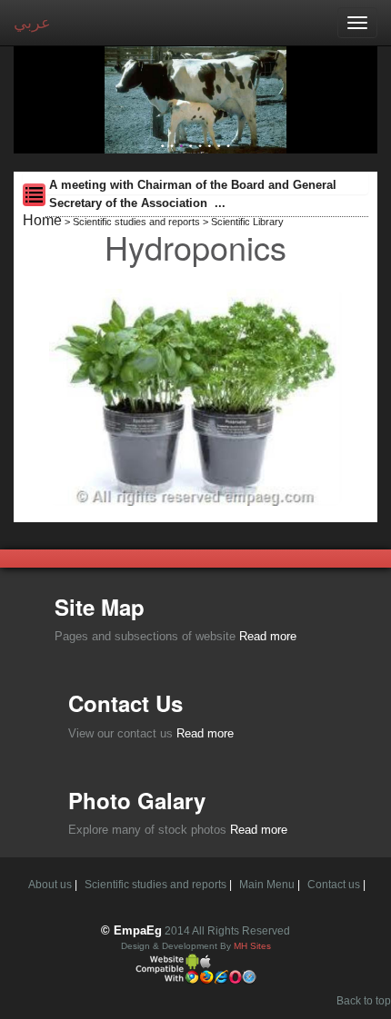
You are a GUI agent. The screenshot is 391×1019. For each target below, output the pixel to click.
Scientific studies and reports (136, 221)
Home (42, 220)
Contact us (333, 884)
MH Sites (252, 946)
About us (50, 884)
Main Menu (267, 884)
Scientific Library (247, 221)
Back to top (363, 1000)
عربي (32, 23)
